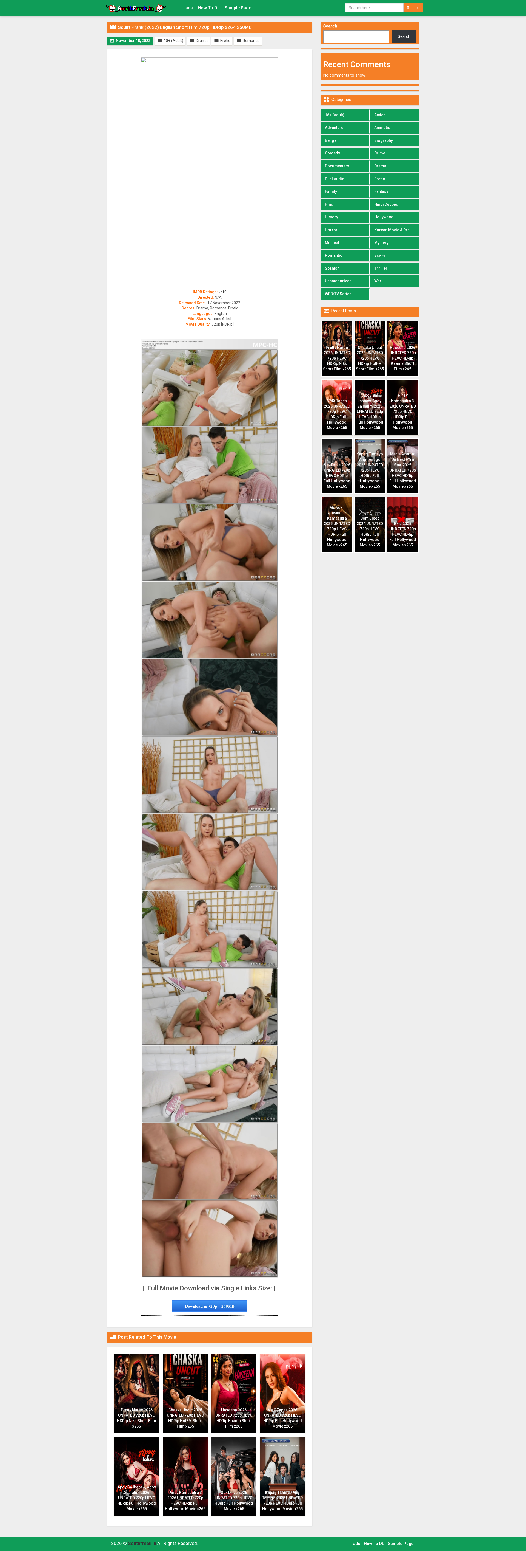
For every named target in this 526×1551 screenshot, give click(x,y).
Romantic (333, 255)
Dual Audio (334, 179)
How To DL (209, 7)
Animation (383, 127)
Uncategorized (338, 281)
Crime (379, 153)
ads (189, 7)
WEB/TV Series (338, 294)
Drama (380, 166)
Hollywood (384, 217)
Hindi (330, 204)
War (377, 281)
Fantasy (381, 191)
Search (330, 26)
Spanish (332, 268)
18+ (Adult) (334, 115)
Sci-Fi (379, 255)
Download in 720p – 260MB (210, 1306)
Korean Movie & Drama (394, 230)
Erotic (379, 179)
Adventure (334, 127)
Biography (383, 140)
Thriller (380, 268)
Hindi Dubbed (386, 204)
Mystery (381, 243)
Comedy (332, 153)
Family (331, 191)
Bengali (332, 140)
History (331, 217)
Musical (332, 243)
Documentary (337, 166)
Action (380, 115)
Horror (331, 230)
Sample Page (238, 7)
